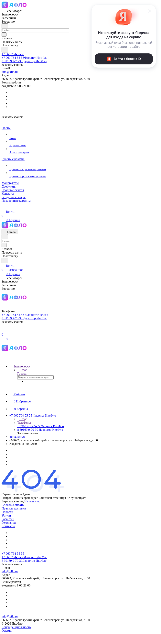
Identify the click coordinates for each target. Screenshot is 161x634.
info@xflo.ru (10, 71)
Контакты (8, 526)
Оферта (7, 630)
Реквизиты (9, 522)
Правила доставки (14, 508)
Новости (7, 512)
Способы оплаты (13, 505)
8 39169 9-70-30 (24, 61)
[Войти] (3, 330)
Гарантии (8, 519)
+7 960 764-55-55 (13, 54)
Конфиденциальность (16, 627)
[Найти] (5, 49)
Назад (23, 370)
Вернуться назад (13, 501)
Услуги (6, 515)
